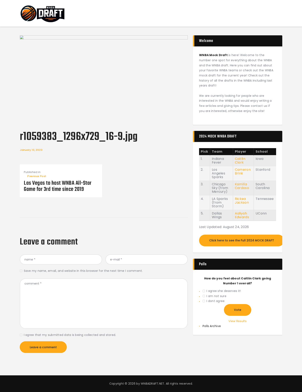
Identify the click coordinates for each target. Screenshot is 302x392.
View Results (237, 321)
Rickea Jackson (242, 200)
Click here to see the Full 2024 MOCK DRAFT (241, 240)
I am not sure (216, 296)
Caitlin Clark (240, 160)
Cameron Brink (243, 171)
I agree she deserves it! (223, 291)
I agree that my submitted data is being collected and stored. (70, 335)
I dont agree (215, 301)
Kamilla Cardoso (242, 186)
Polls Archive (212, 326)
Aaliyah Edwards (242, 215)
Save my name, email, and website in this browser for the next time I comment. (83, 271)
